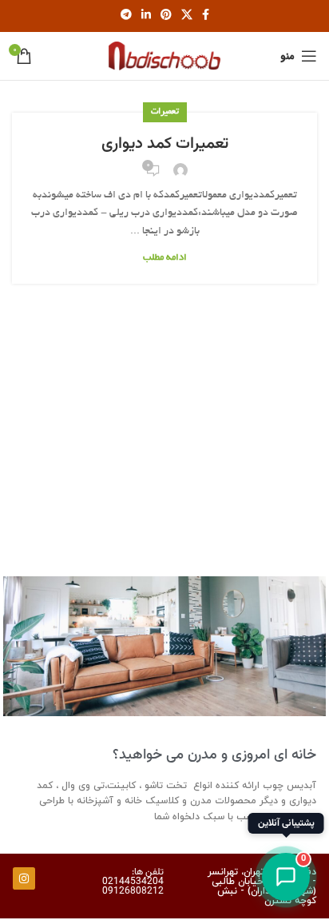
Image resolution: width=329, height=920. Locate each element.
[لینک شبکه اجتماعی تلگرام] (126, 16)
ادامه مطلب (165, 258)
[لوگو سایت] (164, 58)
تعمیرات (165, 112)
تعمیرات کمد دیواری (164, 144)
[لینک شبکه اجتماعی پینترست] (166, 16)
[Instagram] (24, 878)
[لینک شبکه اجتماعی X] (186, 16)
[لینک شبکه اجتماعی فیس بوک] (205, 16)
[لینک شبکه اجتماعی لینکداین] (146, 16)
